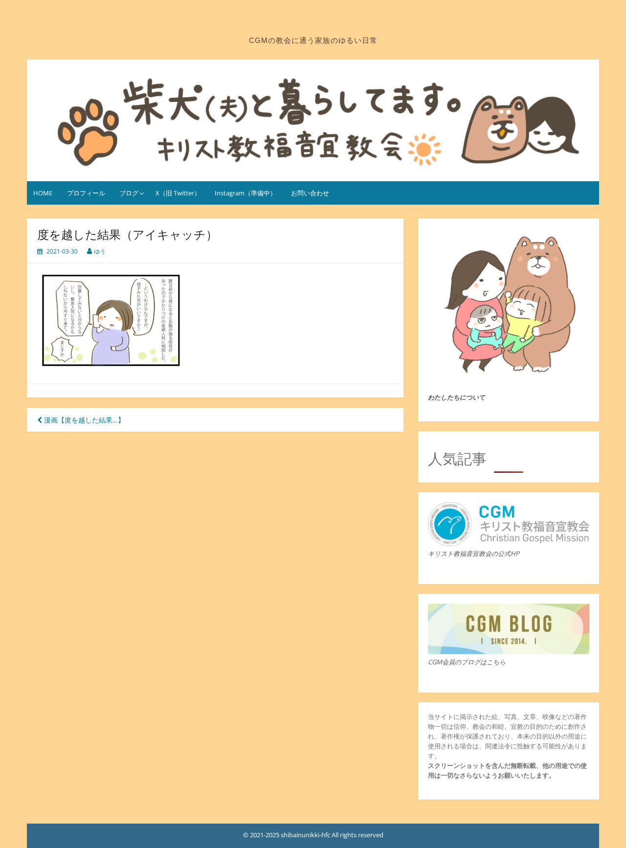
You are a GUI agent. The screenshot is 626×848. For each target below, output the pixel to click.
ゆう (100, 251)
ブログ (128, 193)
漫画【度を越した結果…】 (83, 419)
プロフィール (86, 193)
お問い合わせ (310, 193)
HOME (42, 193)
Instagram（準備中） (245, 193)
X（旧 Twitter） (178, 193)
